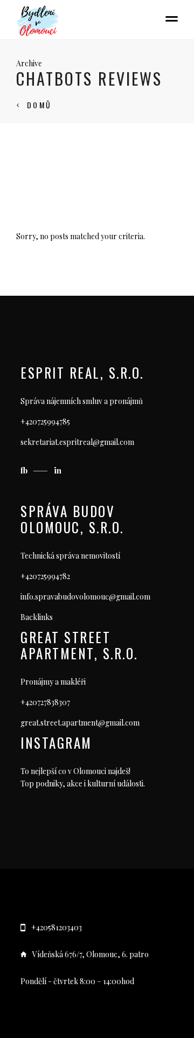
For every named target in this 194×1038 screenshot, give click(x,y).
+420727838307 (45, 702)
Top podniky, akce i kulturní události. (82, 783)
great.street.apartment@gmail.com (80, 722)
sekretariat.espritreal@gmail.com (77, 442)
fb (25, 470)
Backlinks (36, 617)
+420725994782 (45, 576)
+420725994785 (45, 421)
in (57, 470)
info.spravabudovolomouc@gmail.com (85, 596)
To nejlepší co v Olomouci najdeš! (75, 771)
